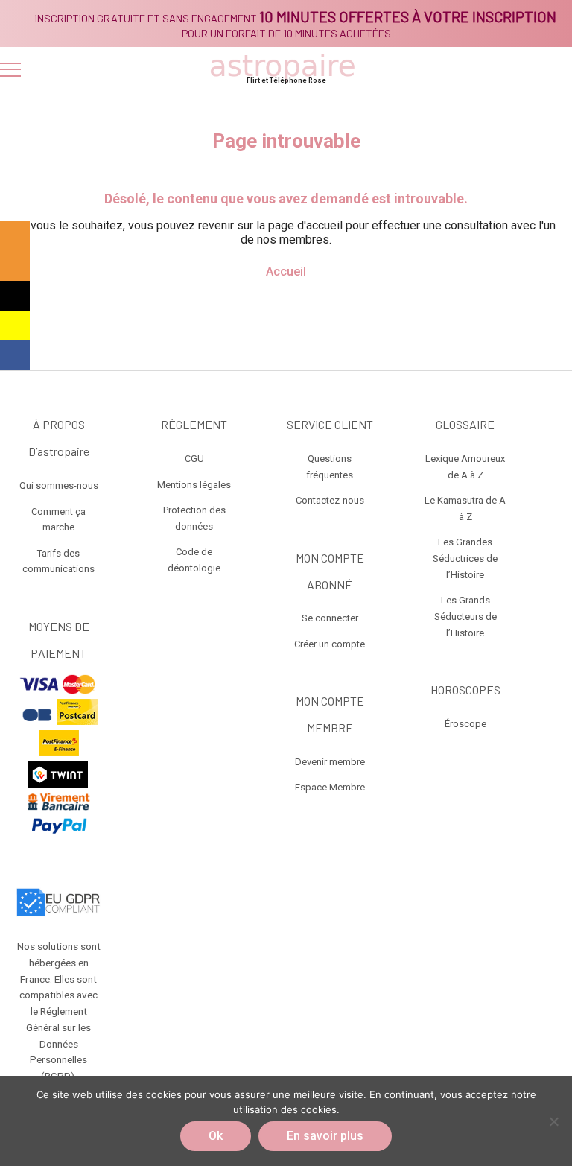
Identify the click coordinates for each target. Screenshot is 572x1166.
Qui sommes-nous (58, 485)
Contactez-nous (330, 500)
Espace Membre (330, 787)
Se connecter (330, 618)
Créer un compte (329, 644)
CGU (194, 458)
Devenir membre (330, 761)
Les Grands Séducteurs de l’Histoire (465, 617)
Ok (216, 1136)
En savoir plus (325, 1136)
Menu (10, 69)
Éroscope (465, 723)
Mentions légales (194, 484)
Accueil (286, 271)
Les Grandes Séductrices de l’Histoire (465, 558)
